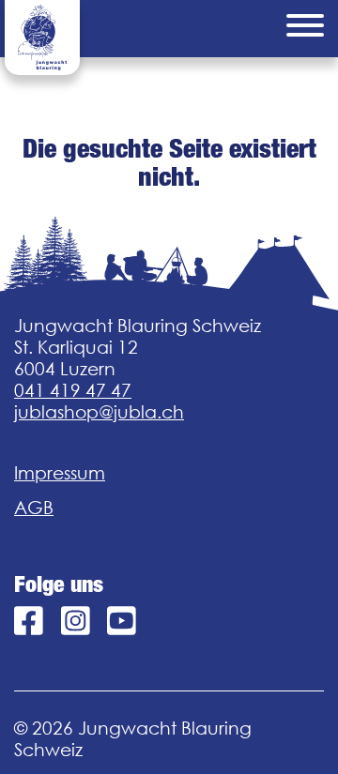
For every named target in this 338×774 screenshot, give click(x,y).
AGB (34, 507)
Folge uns (58, 584)
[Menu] (305, 28)
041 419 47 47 (72, 390)
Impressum (59, 473)
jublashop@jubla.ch (99, 412)
